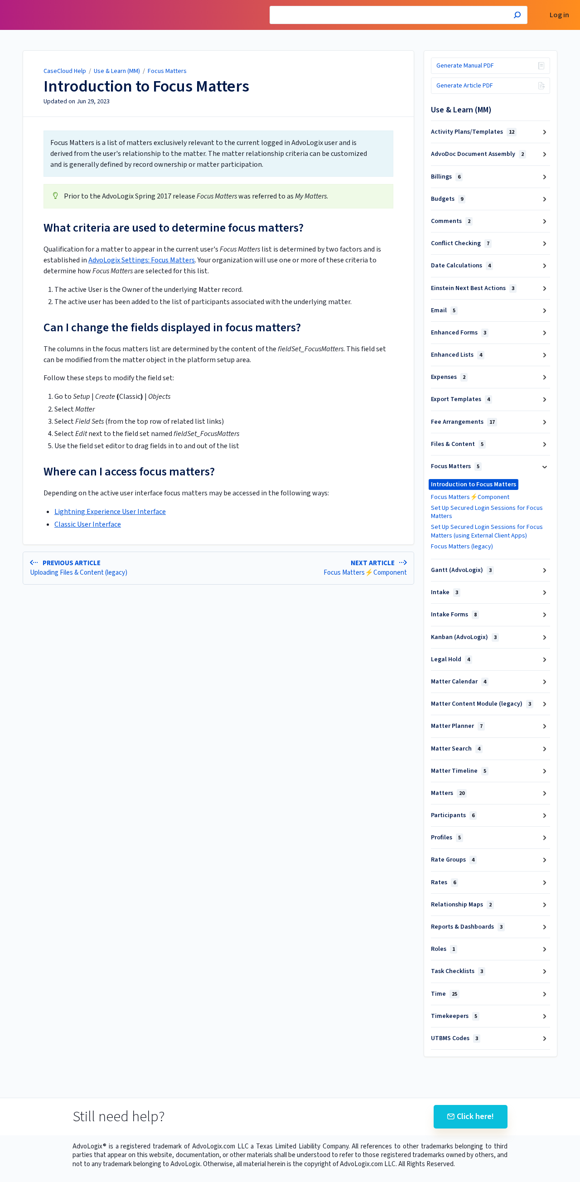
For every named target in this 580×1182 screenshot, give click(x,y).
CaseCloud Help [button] (33, 5)
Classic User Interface (87, 524)
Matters (447, 793)
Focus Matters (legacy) (462, 546)
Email (443, 310)
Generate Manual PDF (465, 65)
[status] (218, 154)
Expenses (448, 377)
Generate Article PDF (464, 85)
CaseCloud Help (65, 71)
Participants (452, 815)
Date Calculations (461, 265)
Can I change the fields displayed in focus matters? (172, 327)
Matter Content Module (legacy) (481, 703)
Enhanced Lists (456, 354)
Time (444, 993)
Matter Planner (457, 726)
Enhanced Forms (458, 332)
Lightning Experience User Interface (110, 512)
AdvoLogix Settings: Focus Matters (141, 260)
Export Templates (460, 399)
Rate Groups (452, 859)
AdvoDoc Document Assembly (477, 154)
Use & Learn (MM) (117, 71)
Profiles (446, 837)
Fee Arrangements (463, 421)
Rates (443, 882)
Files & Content (457, 444)
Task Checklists (457, 971)
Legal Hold (450, 659)
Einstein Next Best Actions (472, 288)
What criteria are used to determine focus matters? (174, 227)
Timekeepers (454, 1016)
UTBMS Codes (454, 1038)
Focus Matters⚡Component (470, 497)
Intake (444, 592)
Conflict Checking (460, 243)
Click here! (475, 1116)
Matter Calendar (458, 681)
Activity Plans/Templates (472, 131)
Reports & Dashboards (467, 926)
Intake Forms (454, 614)
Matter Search (455, 748)
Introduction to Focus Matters (146, 87)
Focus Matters (167, 71)
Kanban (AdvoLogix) (464, 637)
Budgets (447, 198)
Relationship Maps (461, 904)
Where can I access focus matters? (129, 471)
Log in (559, 15)
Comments (450, 221)
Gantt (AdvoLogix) (461, 570)
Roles (443, 949)
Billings (445, 176)
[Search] (517, 16)
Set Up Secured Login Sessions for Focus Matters (487, 512)
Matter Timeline (458, 770)
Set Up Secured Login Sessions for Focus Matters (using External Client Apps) (487, 531)
